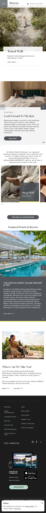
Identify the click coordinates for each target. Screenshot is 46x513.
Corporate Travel (10, 417)
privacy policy (29, 506)
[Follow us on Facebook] (36, 442)
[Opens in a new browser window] (30, 473)
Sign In (4, 388)
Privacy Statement (27, 428)
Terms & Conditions (27, 423)
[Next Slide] (43, 107)
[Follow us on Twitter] (40, 442)
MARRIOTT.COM (25, 419)
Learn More (11, 62)
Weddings (7, 407)
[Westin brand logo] (13, 4)
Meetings (7, 421)
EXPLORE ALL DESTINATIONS (23, 217)
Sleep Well (13, 138)
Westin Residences (10, 429)
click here (17, 508)
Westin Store (8, 425)
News (23, 407)
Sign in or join (36, 3)
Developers (25, 415)
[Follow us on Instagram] (33, 442)
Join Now (16, 388)
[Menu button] (3, 3)
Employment (25, 411)
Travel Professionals (9, 412)
